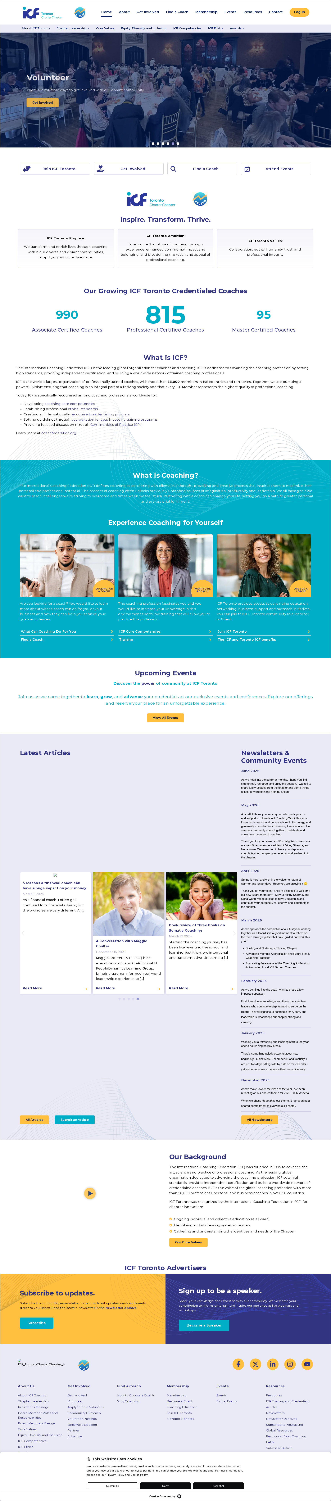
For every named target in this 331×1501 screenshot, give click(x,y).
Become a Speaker (82, 1424)
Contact (276, 12)
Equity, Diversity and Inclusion (143, 28)
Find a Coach (177, 12)
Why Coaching (128, 1401)
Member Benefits (180, 1419)
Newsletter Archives (281, 1419)
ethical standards (83, 409)
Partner (73, 1430)
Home (106, 12)
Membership (206, 12)
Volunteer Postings (82, 1419)
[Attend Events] (247, 169)
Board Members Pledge (36, 1423)
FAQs (270, 1442)
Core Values (105, 28)
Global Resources (279, 1430)
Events (230, 12)
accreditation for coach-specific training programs (114, 419)
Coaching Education (182, 1407)
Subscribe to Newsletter (285, 1424)
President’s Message (33, 1407)
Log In (299, 12)
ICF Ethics (215, 28)
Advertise (75, 1436)
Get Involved (148, 12)
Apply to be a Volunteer (86, 1407)
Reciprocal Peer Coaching (286, 1436)
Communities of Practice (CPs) (116, 425)
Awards (235, 28)
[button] (4, 90)
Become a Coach (180, 1401)
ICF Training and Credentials (287, 1401)
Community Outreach (84, 1413)
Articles (272, 1407)
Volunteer (75, 1401)
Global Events (226, 1401)
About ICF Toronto (36, 28)
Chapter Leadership (72, 28)
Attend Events (279, 168)
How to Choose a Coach (135, 1395)
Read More (32, 988)
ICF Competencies (187, 28)
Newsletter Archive (121, 1308)
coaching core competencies (70, 404)
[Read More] (86, 989)
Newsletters (275, 1413)
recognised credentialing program (100, 414)
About (124, 12)
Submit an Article (279, 1448)
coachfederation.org (58, 433)
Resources (252, 12)
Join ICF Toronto (179, 1413)
